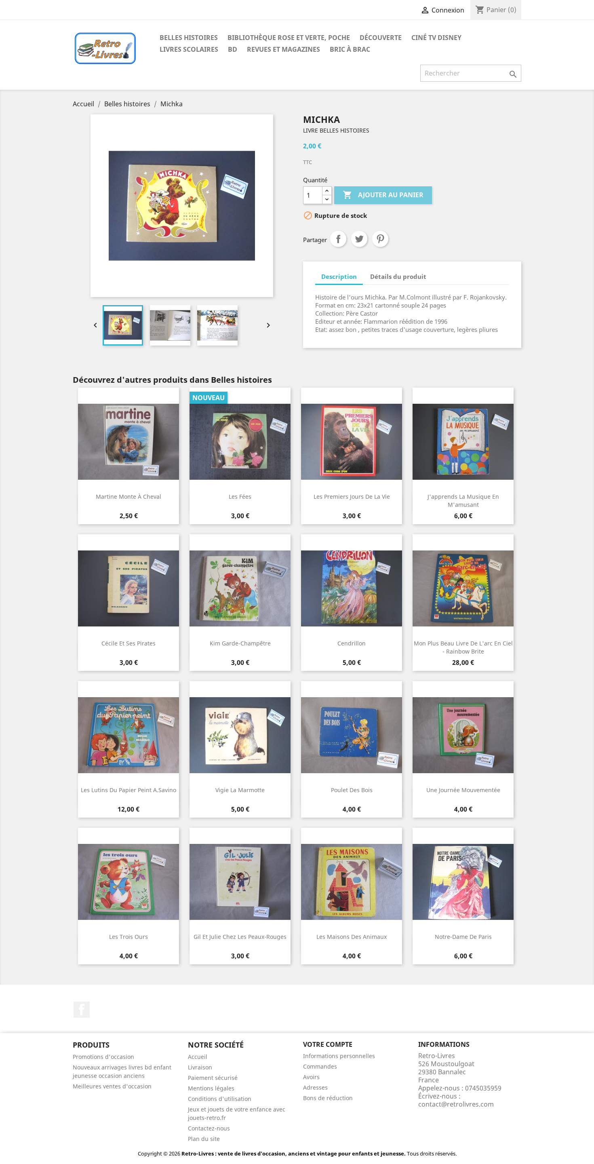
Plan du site (204, 1139)
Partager (338, 239)
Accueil (197, 1057)
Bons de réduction (328, 1098)
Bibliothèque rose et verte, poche (288, 37)
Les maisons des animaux (351, 936)
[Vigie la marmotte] (240, 735)
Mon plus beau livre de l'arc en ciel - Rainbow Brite (463, 647)
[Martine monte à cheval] (128, 442)
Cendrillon (351, 643)
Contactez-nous (209, 1128)
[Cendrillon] (351, 588)
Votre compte (327, 1044)
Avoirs (311, 1077)
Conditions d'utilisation (219, 1099)
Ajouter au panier (383, 195)
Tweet (359, 239)
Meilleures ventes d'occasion (112, 1086)
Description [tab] (339, 276)
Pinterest (380, 239)
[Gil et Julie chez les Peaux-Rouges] (240, 882)
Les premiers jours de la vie (352, 496)
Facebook (82, 1010)
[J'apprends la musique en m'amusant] (463, 442)
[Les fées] (240, 442)
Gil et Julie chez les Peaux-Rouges (240, 936)
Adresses (315, 1087)
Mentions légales (211, 1088)
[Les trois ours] (128, 882)
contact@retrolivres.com (456, 1104)
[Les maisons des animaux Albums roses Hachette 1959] (351, 882)
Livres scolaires (189, 49)
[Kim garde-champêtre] (240, 588)
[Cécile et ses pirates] (128, 588)
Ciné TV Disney (436, 37)
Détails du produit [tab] (398, 276)
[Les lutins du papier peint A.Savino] (128, 735)
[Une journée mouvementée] (463, 735)
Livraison (200, 1067)
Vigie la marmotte (240, 790)
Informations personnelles (339, 1056)
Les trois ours (128, 936)
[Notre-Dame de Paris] (463, 882)
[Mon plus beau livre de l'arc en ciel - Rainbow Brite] (463, 588)
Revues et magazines (283, 49)
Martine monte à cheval (128, 496)
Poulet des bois (352, 790)
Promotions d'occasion (103, 1057)
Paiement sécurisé (213, 1078)
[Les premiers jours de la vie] (351, 442)
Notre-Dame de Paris (463, 936)
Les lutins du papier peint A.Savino (128, 790)
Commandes (320, 1066)
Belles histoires (189, 37)
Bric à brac (350, 49)
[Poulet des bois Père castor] (351, 735)
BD (232, 49)
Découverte (381, 37)
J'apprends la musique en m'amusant (463, 500)
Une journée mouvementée (463, 790)
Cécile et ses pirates (128, 643)
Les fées (240, 496)
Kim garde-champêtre (240, 643)
